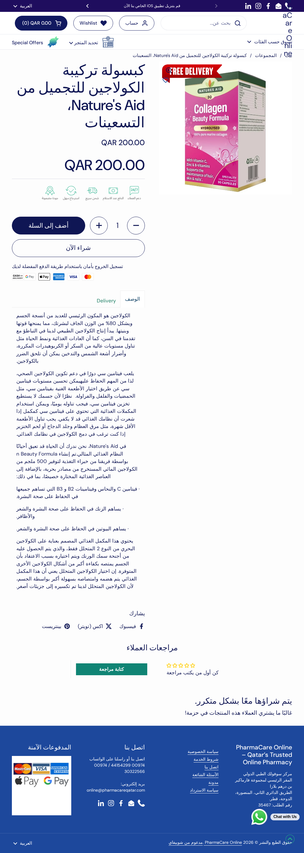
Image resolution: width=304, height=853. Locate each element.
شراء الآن (78, 248)
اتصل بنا (211, 767)
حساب (131, 23)
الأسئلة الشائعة (205, 774)
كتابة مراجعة (111, 669)
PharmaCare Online (223, 842)
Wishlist (88, 23)
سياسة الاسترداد (204, 790)
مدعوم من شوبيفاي (186, 842)
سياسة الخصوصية (203, 751)
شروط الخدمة (206, 759)
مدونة (213, 782)
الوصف (132, 299)
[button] (91, 41)
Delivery (106, 300)
